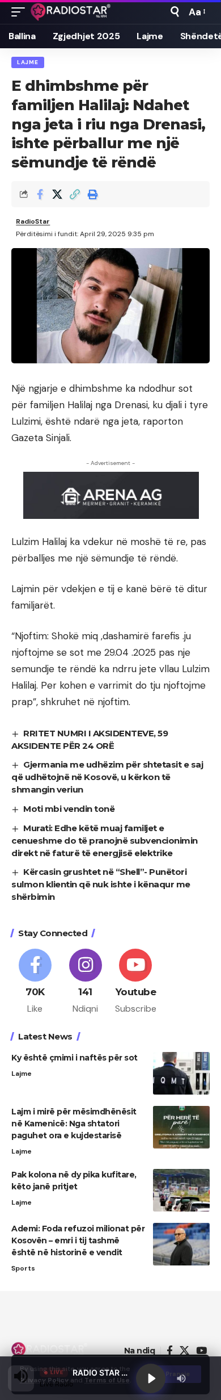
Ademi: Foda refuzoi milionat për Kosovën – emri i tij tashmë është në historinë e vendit (77, 1240)
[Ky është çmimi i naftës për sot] (181, 1073)
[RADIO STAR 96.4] (71, 12)
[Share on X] (57, 194)
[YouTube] (201, 1351)
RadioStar (33, 221)
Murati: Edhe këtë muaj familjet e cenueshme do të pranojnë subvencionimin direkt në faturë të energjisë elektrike (104, 840)
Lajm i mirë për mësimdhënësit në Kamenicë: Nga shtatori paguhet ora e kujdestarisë (74, 1123)
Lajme (28, 62)
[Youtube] (136, 982)
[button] (21, 12)
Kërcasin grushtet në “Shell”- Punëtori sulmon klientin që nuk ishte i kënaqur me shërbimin (100, 884)
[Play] (150, 1378)
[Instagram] (85, 982)
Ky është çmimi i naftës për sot (74, 1058)
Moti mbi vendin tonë (68, 808)
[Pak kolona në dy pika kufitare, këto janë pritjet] (181, 1190)
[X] (184, 1351)
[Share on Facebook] (40, 194)
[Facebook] (35, 982)
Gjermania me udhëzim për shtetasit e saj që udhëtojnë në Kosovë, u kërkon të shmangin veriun (107, 777)
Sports (23, 1268)
